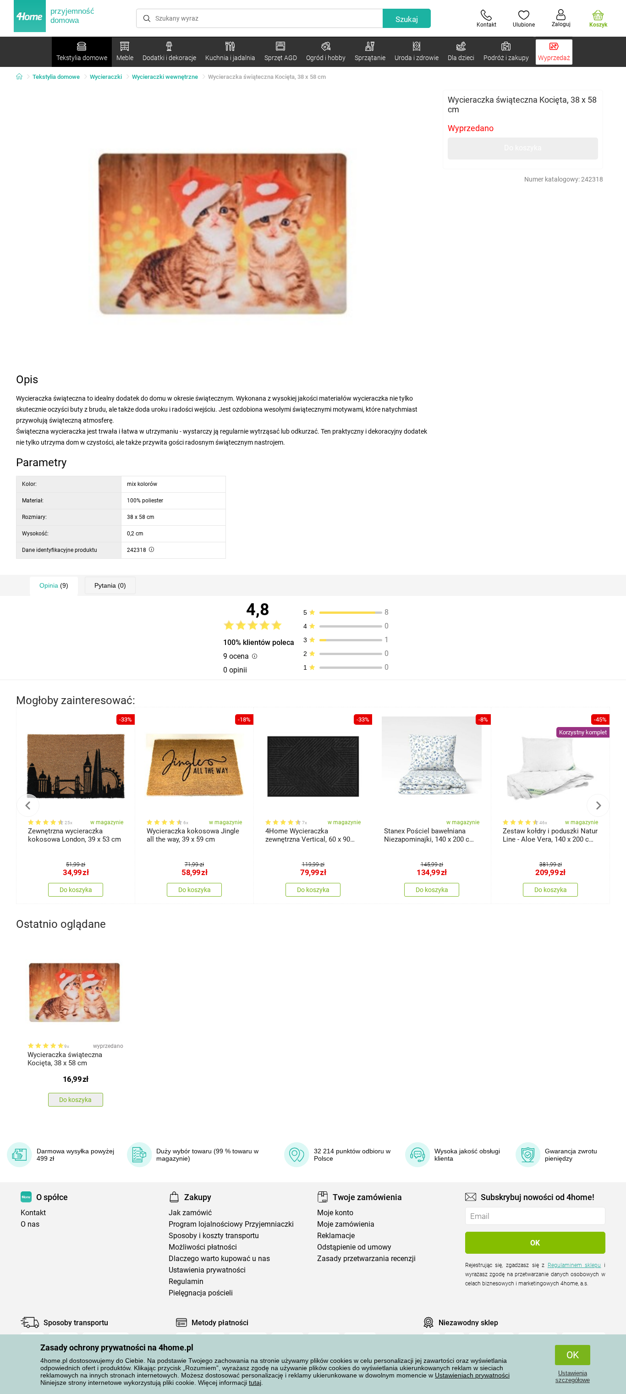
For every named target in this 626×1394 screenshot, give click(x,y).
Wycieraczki (106, 76)
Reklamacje (336, 1235)
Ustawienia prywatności (207, 1270)
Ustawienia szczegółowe (572, 1376)
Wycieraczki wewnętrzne (165, 76)
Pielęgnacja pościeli (201, 1292)
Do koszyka (523, 147)
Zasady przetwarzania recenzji (366, 1258)
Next (598, 805)
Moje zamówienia (345, 1224)
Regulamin (186, 1281)
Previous (27, 805)
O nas (30, 1224)
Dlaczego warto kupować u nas (219, 1258)
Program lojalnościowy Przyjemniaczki (231, 1224)
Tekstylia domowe (56, 76)
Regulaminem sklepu (574, 1265)
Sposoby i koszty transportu (214, 1235)
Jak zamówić (190, 1212)
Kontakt (33, 1212)
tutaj (255, 1382)
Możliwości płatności (203, 1247)
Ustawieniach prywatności (472, 1375)
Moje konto (335, 1212)
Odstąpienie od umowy (354, 1247)
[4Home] (22, 77)
